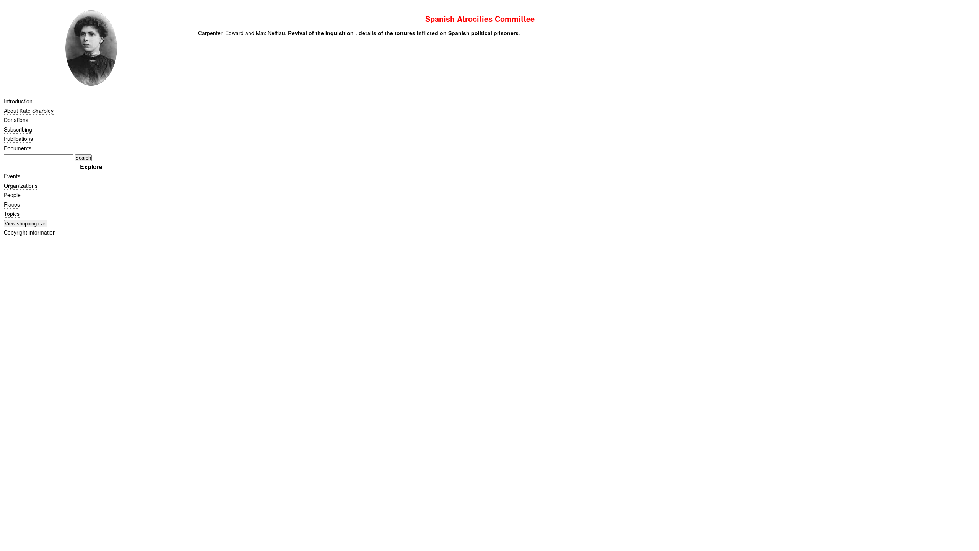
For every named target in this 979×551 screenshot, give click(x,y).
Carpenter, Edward (221, 33)
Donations (16, 120)
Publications (18, 138)
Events (12, 176)
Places (12, 204)
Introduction (18, 101)
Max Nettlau (270, 33)
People (12, 195)
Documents (17, 148)
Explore (91, 166)
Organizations (20, 185)
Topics (12, 213)
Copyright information (30, 232)
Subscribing (18, 129)
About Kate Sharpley (29, 110)
